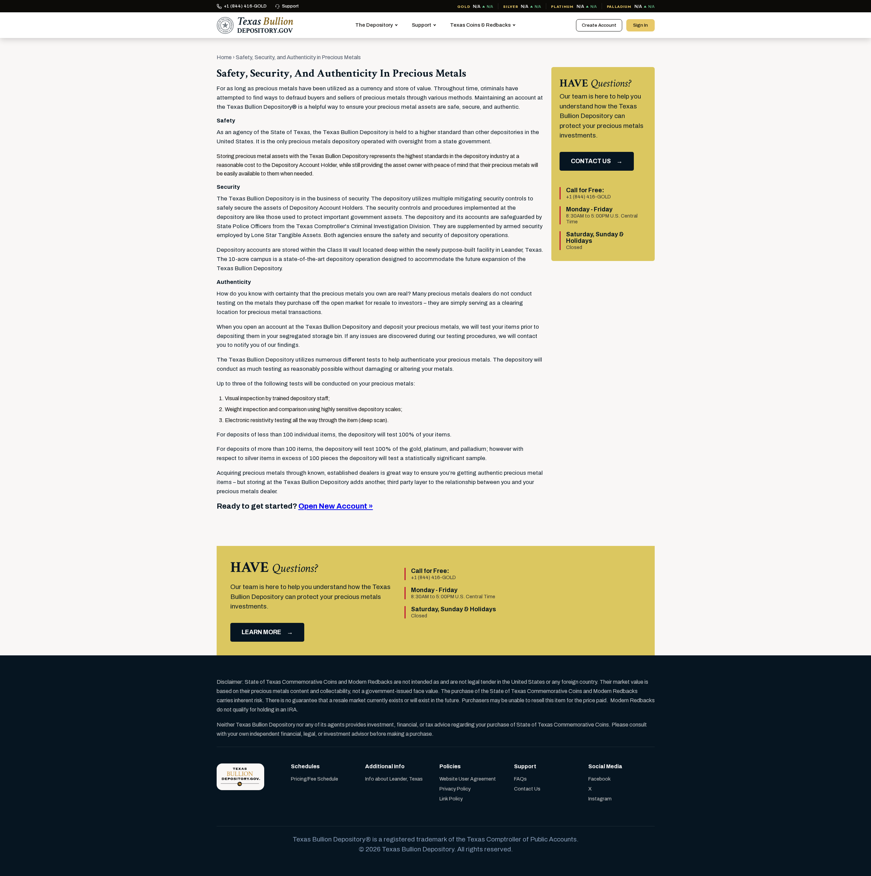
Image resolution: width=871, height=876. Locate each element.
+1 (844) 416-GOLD (245, 6)
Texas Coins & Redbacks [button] (480, 25)
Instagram (600, 798)
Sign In (640, 25)
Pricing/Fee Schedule (314, 779)
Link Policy (451, 798)
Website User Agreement (467, 779)
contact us (591, 161)
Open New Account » (335, 506)
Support (290, 6)
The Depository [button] (374, 25)
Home (224, 57)
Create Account (599, 25)
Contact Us (527, 789)
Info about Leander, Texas (394, 779)
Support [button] (421, 25)
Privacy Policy (455, 789)
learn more (261, 632)
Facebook (599, 779)
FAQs (520, 779)
